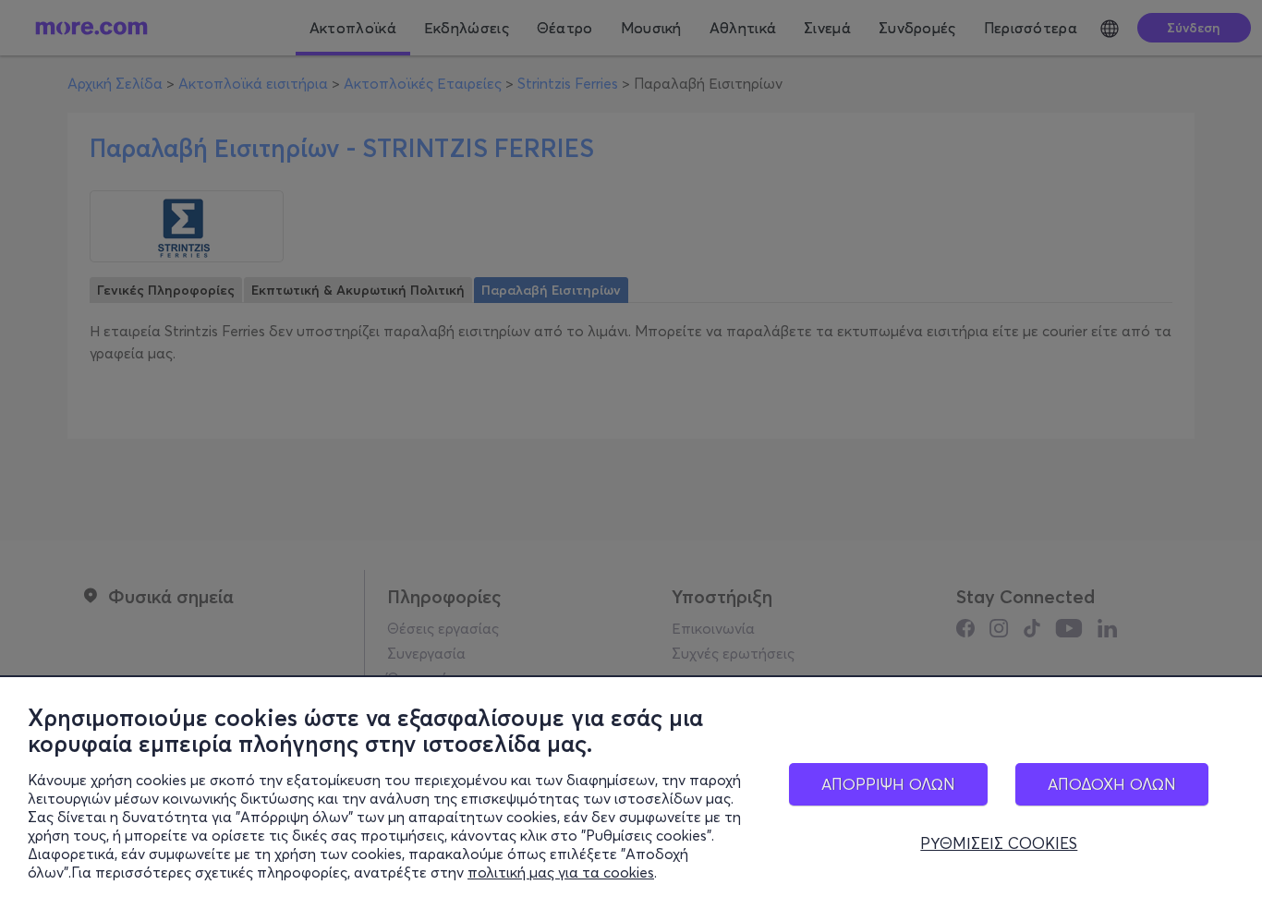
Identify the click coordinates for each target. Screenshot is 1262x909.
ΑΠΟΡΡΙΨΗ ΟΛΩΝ (888, 784)
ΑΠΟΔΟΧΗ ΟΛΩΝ (1112, 784)
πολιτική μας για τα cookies (560, 872)
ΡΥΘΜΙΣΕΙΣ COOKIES (998, 843)
